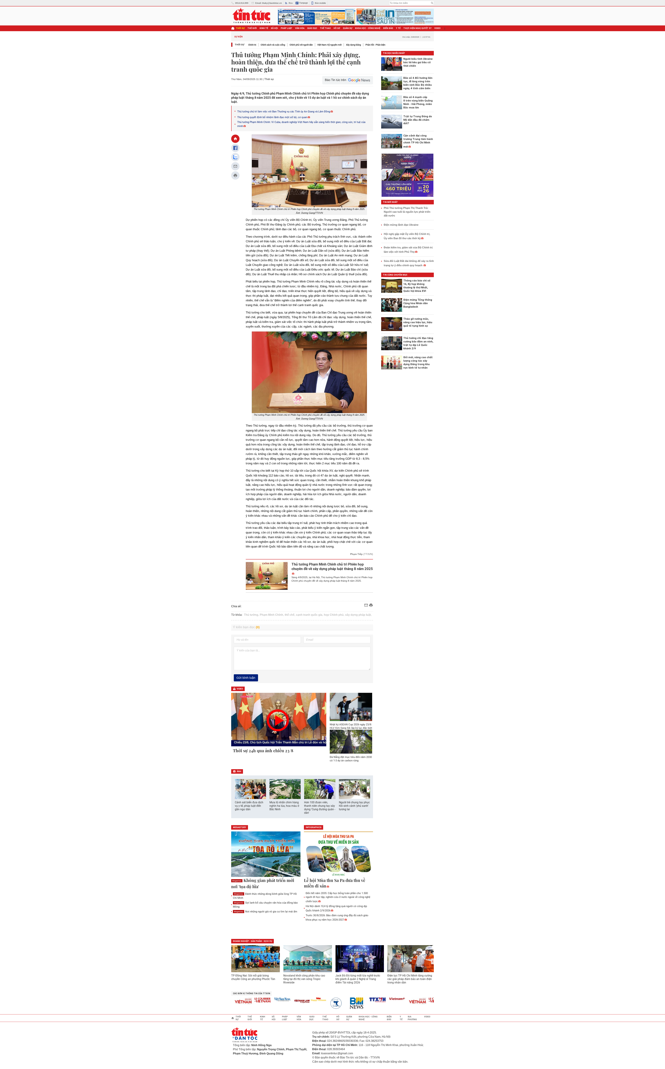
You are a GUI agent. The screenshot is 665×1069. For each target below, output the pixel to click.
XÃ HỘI (274, 28)
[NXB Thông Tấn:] (317, 1003)
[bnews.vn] (337, 1003)
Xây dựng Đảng (353, 44)
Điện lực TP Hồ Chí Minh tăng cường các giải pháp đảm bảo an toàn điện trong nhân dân (409, 979)
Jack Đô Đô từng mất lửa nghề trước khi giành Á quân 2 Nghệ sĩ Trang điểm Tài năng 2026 (357, 979)
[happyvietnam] (298, 999)
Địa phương (412, 1018)
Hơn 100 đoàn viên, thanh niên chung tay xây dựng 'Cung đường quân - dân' (319, 807)
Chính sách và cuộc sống (273, 44)
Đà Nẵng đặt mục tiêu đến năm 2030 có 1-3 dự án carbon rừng (351, 759)
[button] (368, 789)
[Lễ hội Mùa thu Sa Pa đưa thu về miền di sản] (338, 854)
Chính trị (252, 44)
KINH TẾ (264, 28)
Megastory (236, 881)
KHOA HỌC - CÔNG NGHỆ (367, 28)
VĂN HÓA (299, 28)
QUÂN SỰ (347, 28)
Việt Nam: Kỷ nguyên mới (329, 44)
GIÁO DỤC (312, 28)
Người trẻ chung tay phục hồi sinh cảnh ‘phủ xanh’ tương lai (354, 806)
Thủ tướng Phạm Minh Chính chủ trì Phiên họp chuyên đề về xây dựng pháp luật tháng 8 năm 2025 (332, 566)
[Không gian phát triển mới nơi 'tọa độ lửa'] (265, 854)
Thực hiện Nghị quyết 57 (417, 28)
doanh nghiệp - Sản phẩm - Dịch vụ (252, 941)
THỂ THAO (325, 28)
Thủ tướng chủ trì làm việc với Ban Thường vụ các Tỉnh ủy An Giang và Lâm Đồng (283, 111)
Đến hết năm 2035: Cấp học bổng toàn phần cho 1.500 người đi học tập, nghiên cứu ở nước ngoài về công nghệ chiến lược (338, 897)
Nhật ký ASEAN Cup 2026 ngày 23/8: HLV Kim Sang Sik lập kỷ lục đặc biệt (351, 726)
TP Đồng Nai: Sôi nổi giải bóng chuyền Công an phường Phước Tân (253, 977)
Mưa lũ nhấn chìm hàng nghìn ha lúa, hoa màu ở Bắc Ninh (284, 806)
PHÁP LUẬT (286, 28)
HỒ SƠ (337, 28)
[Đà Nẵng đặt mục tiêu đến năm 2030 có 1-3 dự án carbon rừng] (351, 742)
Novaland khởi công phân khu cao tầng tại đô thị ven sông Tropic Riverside (304, 979)
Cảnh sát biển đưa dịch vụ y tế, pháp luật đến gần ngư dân (249, 806)
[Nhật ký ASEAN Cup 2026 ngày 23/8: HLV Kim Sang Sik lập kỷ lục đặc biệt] (351, 707)
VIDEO (437, 28)
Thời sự (240, 28)
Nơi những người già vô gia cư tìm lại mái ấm (265, 911)
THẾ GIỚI (252, 28)
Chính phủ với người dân (301, 44)
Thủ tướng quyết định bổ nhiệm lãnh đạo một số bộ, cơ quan (272, 117)
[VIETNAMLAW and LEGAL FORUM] (281, 1001)
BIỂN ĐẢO (388, 28)
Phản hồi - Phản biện (375, 44)
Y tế (398, 28)
